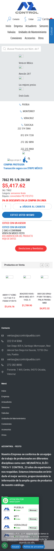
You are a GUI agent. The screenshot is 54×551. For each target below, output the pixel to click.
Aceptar (15, 547)
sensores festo (18, 193)
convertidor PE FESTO (21, 196)
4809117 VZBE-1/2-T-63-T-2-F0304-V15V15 (9, 298)
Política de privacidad (33, 547)
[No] (50, 540)
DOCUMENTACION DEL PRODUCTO (17, 236)
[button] (29, 158)
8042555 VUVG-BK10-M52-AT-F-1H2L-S (27, 297)
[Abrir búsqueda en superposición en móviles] (21, 49)
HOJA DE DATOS (9, 238)
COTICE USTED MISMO (22, 215)
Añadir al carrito (33, 206)
